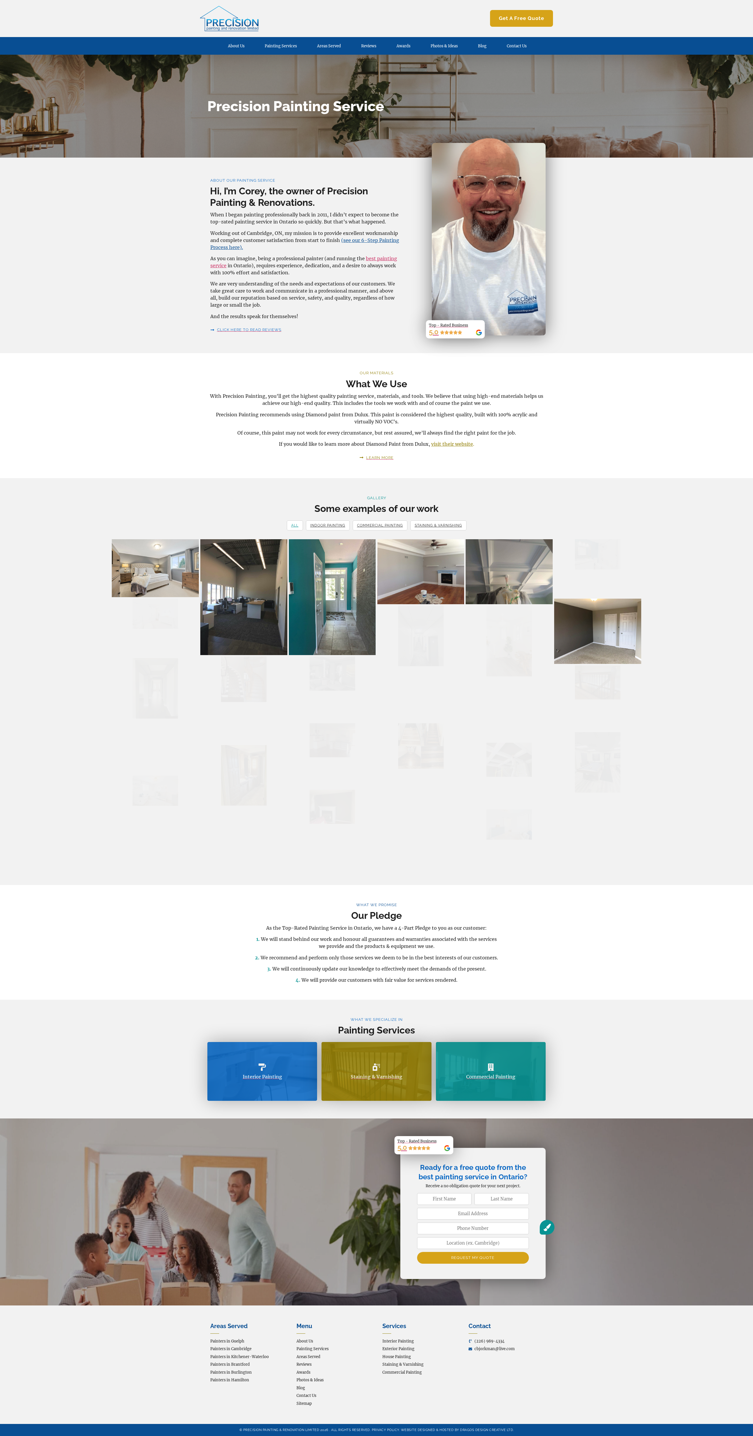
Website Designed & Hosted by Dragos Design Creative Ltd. (457, 1430)
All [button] (295, 525)
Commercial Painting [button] (380, 525)
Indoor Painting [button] (327, 525)
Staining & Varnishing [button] (438, 525)
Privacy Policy (385, 1430)
